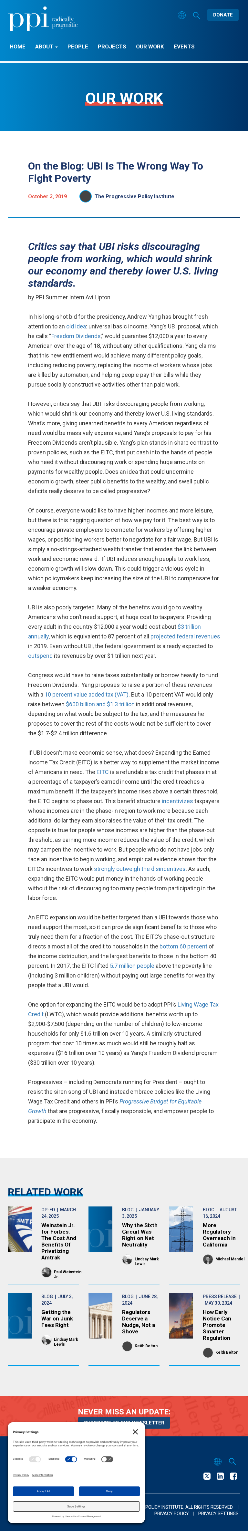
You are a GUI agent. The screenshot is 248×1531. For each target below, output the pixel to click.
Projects (112, 46)
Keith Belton (146, 1346)
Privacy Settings (218, 1513)
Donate (223, 15)
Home (18, 46)
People (77, 46)
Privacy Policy (171, 1513)
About (45, 46)
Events (184, 46)
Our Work (150, 46)
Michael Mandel (229, 1259)
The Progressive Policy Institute (134, 196)
